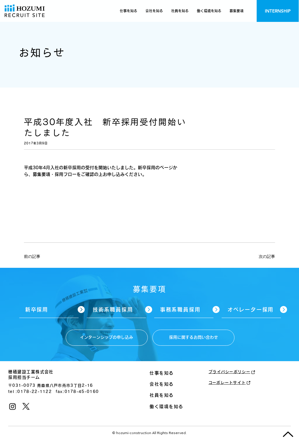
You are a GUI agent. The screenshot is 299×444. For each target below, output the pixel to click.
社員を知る (162, 395)
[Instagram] (12, 406)
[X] (26, 406)
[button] (236, 11)
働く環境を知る (166, 406)
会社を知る (162, 384)
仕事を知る (162, 373)
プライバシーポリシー (229, 372)
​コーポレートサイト (227, 382)
